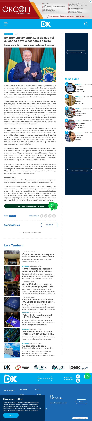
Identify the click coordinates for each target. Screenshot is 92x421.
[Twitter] (45, 216)
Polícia (37, 390)
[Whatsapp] (50, 216)
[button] (6, 23)
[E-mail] (54, 216)
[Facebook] (41, 216)
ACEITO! (11, 415)
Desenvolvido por (80, 418)
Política (21, 394)
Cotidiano (38, 394)
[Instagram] (78, 381)
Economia (8, 34)
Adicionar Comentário (49, 226)
